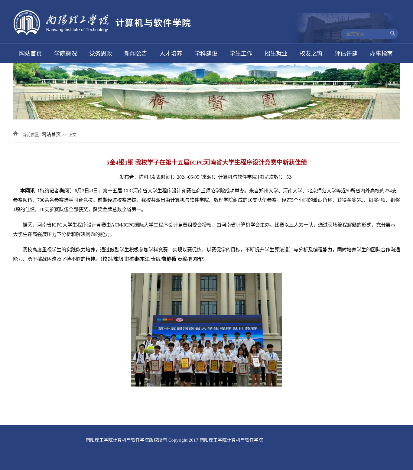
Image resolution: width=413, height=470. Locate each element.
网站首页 (51, 134)
